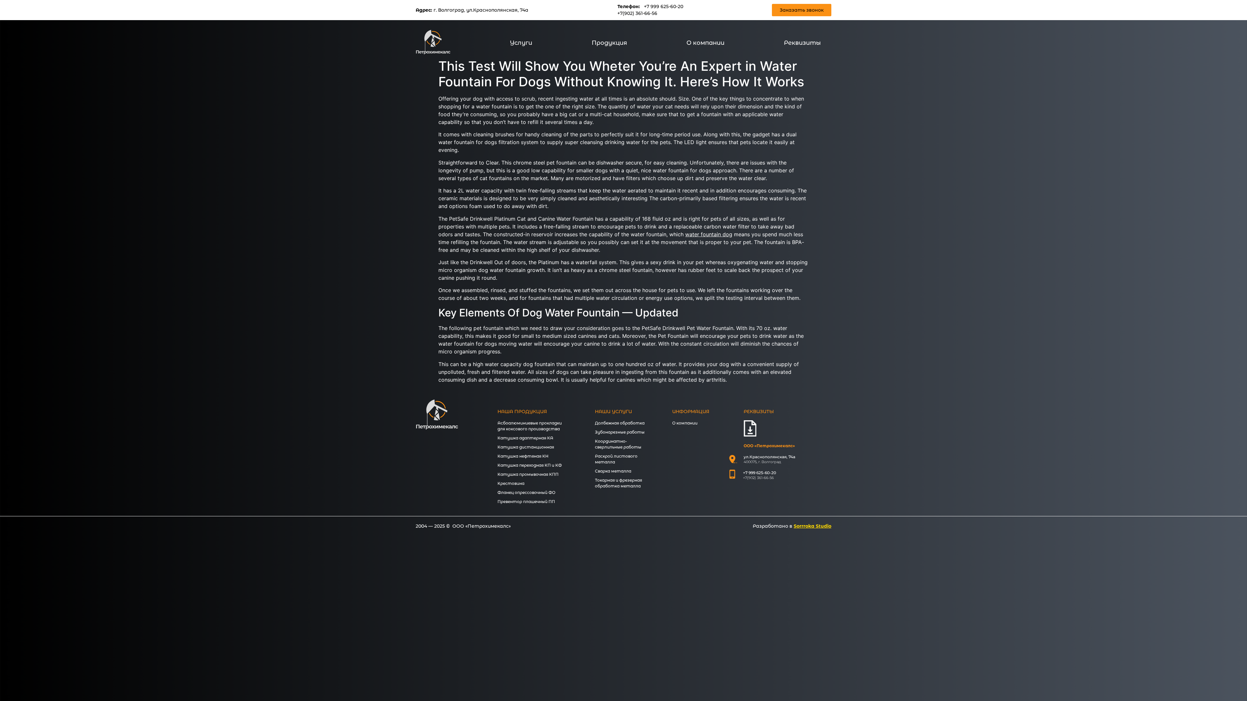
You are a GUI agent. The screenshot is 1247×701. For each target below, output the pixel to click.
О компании (705, 42)
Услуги (521, 42)
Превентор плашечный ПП (526, 501)
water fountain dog (708, 234)
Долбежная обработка (620, 423)
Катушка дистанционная (526, 447)
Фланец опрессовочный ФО (526, 492)
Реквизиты (802, 42)
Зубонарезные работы (620, 432)
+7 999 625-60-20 (663, 6)
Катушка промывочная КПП (528, 474)
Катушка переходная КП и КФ (530, 465)
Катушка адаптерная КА (525, 438)
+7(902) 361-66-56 (637, 13)
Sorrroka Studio (812, 526)
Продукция (609, 42)
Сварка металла (613, 471)
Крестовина (511, 483)
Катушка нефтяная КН (523, 456)
